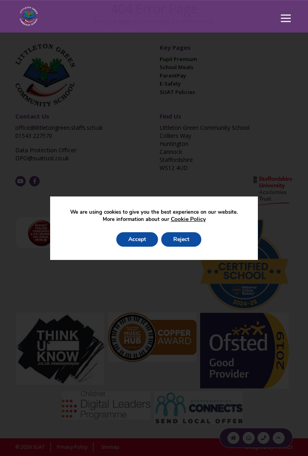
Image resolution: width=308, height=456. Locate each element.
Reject (181, 239)
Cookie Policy (188, 219)
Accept (137, 239)
